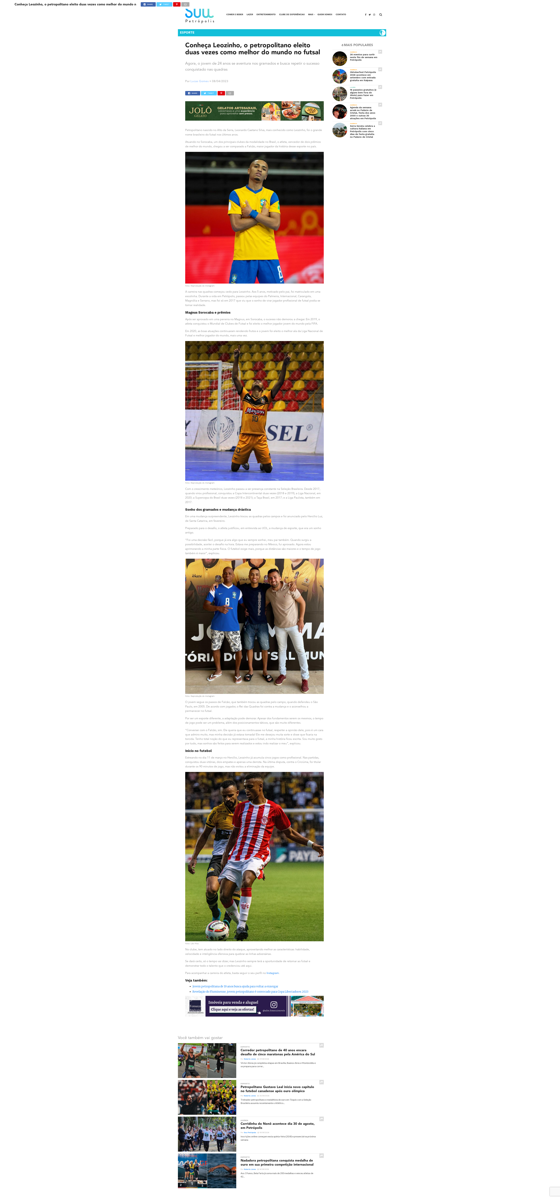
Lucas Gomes (199, 81)
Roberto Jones (250, 1059)
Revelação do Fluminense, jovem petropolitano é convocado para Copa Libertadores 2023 (250, 991)
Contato (341, 14)
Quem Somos (324, 14)
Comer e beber (234, 14)
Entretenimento (266, 14)
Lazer (250, 14)
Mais (310, 14)
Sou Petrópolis (250, 1133)
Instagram (273, 973)
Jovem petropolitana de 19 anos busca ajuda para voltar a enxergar (235, 986)
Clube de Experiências (292, 14)
